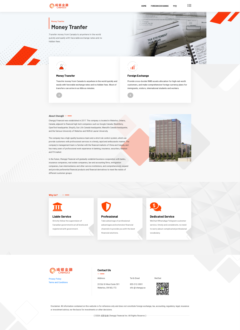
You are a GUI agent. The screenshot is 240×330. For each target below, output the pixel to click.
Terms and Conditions (58, 282)
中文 (175, 6)
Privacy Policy (55, 279)
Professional (109, 216)
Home (143, 6)
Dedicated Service (162, 216)
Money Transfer (65, 75)
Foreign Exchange (160, 6)
